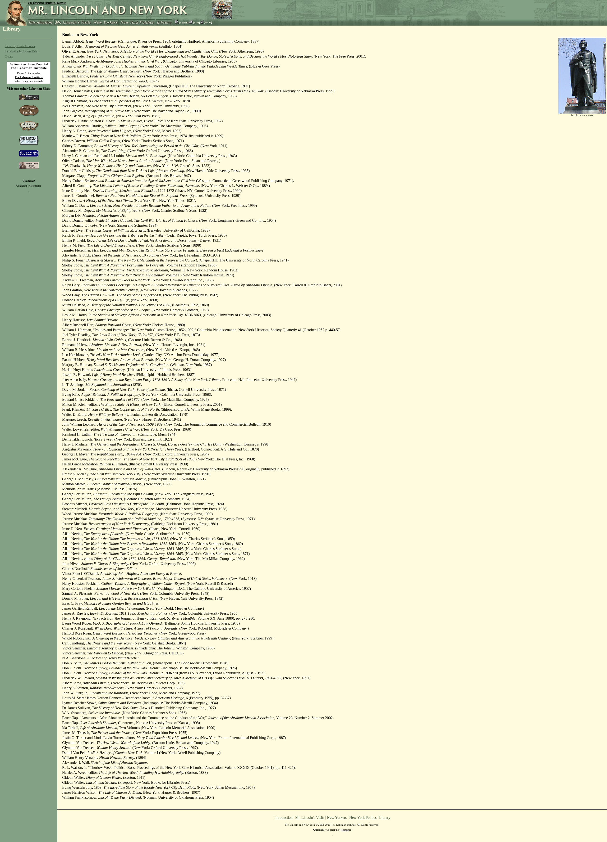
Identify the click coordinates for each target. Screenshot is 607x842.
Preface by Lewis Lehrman (20, 46)
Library (384, 817)
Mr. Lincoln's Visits (309, 817)
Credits (9, 56)
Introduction (283, 817)
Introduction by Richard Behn (21, 51)
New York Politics (363, 817)
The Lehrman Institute (29, 77)
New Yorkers (337, 817)
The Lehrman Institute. (29, 68)
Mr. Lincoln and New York (300, 824)
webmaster (35, 185)
